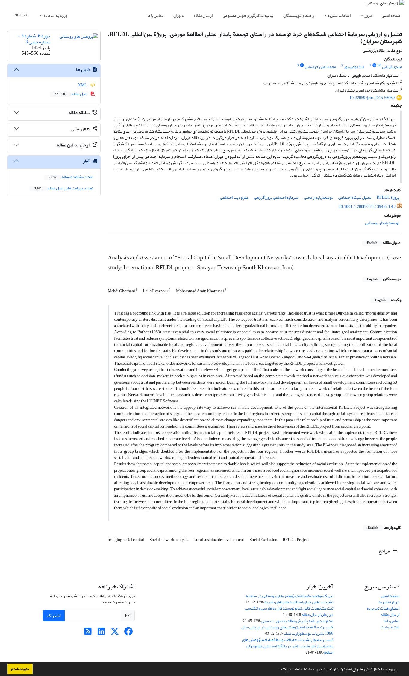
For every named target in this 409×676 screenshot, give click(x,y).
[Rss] (87, 633)
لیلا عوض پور (354, 67)
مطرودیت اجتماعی (234, 197)
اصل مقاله (71, 94)
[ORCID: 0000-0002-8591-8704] (301, 66)
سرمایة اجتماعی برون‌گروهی (276, 197)
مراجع (384, 550)
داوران (178, 15)
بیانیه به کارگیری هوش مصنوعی (248, 15)
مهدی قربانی (392, 67)
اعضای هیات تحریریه (383, 608)
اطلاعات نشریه (339, 15)
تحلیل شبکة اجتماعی (354, 197)
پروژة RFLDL (388, 197)
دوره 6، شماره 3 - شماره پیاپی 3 (34, 38)
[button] (277, 670)
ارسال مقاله (203, 15)
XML (83, 85)
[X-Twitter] (114, 633)
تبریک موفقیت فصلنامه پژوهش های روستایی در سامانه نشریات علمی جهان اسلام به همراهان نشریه (289, 599)
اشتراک (54, 615)
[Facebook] (128, 633)
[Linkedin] (101, 633)
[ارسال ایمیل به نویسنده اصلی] (379, 66)
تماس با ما (155, 15)
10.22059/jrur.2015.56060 (372, 98)
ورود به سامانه (55, 15)
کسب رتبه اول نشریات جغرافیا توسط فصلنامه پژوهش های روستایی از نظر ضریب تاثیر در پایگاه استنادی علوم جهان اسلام (287, 646)
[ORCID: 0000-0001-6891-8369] (374, 66)
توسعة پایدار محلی (318, 197)
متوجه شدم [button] (20, 668)
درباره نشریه (388, 602)
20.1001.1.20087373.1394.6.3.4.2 (367, 207)
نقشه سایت (390, 627)
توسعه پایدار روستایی (382, 223)
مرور (368, 15)
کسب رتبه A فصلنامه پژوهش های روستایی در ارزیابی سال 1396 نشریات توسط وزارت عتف (287, 630)
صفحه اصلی (391, 15)
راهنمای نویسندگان (298, 15)
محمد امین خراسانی (320, 67)
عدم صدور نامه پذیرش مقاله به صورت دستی (297, 621)
